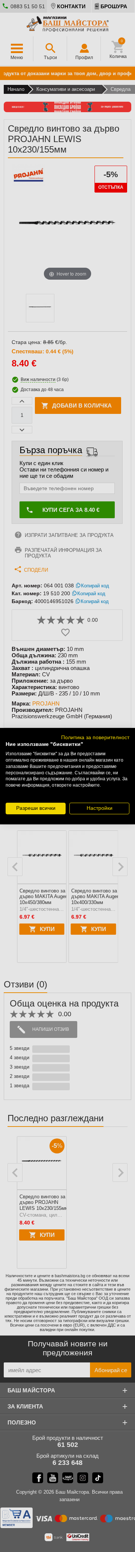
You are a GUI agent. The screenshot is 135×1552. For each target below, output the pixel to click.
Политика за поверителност (95, 737)
